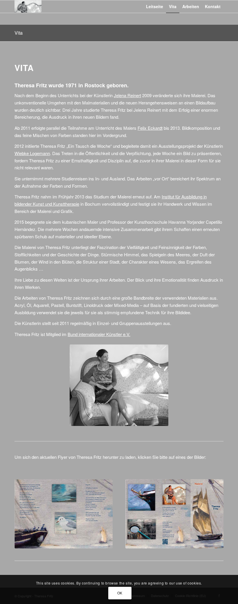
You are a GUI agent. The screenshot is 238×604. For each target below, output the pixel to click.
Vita (19, 32)
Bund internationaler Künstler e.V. (99, 334)
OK (119, 592)
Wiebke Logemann (32, 153)
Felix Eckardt (150, 128)
